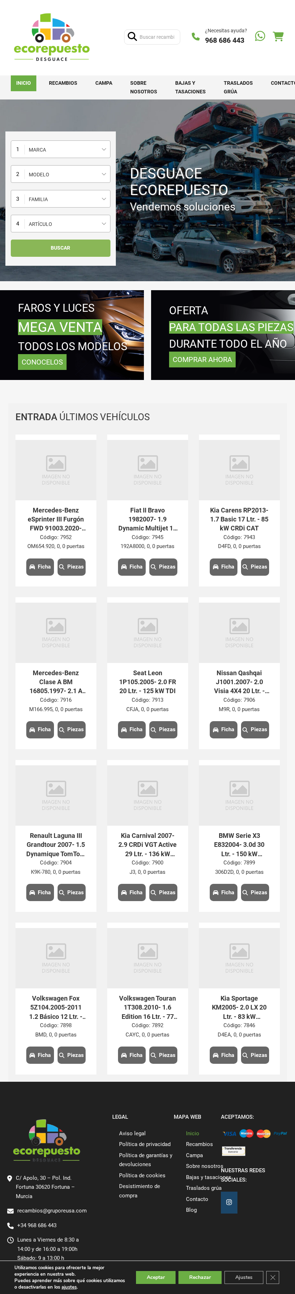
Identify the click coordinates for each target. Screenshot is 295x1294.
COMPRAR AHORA (202, 359)
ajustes (69, 1287)
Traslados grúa (238, 87)
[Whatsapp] (260, 36)
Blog (191, 1210)
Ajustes (244, 1277)
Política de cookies (142, 1175)
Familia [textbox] (38, 199)
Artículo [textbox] (40, 224)
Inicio (23, 83)
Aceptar (156, 1277)
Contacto (197, 1199)
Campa (103, 83)
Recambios (63, 83)
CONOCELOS (42, 362)
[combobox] (60, 149)
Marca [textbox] (37, 150)
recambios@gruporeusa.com (52, 1210)
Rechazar (200, 1277)
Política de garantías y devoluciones (145, 1160)
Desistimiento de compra (139, 1191)
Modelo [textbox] (39, 174)
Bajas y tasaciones (190, 87)
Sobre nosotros (143, 87)
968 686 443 (224, 40)
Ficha (44, 566)
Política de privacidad (145, 1144)
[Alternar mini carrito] (278, 37)
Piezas (75, 566)
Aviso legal (132, 1133)
